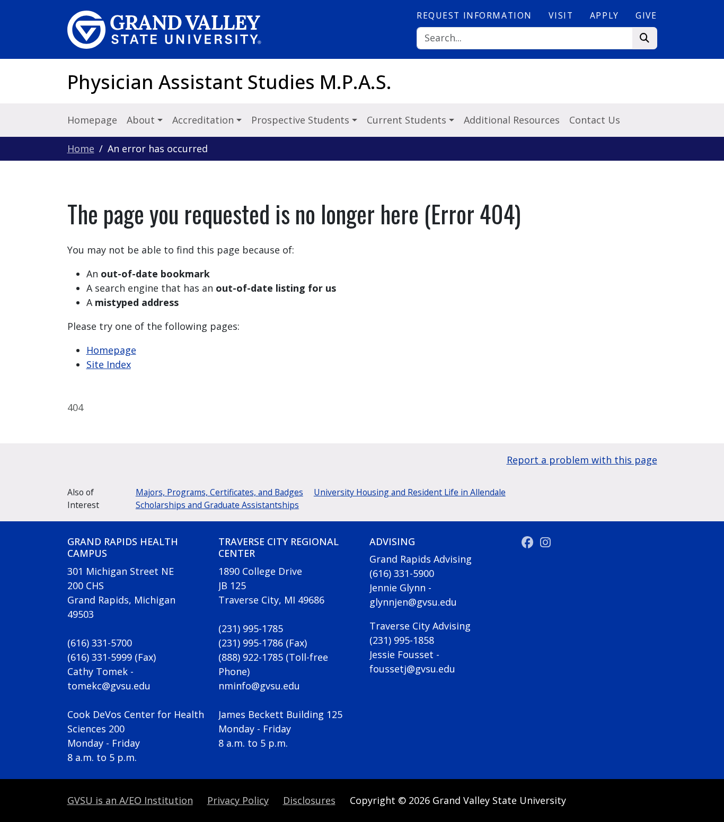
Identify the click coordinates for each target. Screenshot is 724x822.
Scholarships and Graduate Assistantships (217, 505)
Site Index (108, 364)
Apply (604, 15)
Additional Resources (512, 119)
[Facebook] (529, 542)
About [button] (142, 119)
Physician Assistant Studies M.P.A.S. (229, 82)
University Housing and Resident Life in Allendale (410, 492)
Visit (561, 15)
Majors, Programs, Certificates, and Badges (219, 492)
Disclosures (309, 800)
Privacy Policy (238, 800)
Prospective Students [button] (301, 119)
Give (646, 15)
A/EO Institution (130, 800)
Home (80, 148)
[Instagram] (545, 542)
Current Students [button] (408, 119)
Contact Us (594, 119)
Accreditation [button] (204, 119)
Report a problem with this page (582, 459)
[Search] (644, 38)
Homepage (92, 119)
